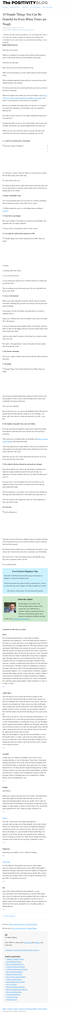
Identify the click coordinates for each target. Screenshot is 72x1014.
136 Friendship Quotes (13, 994)
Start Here (5, 7)
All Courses (25, 7)
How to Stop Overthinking (14, 972)
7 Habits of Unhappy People (15, 959)
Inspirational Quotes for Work (15, 982)
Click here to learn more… (22, 619)
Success (32, 30)
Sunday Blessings (11, 999)
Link (3, 686)
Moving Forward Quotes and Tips (16, 989)
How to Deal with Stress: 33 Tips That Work (23, 924)
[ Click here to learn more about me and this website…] (22, 950)
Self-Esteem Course (15, 7)
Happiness (15, 30)
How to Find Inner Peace (14, 992)
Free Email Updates (35, 7)
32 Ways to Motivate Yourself (15, 967)
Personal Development (23, 30)
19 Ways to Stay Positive (14, 979)
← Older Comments (9, 916)
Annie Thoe (6, 862)
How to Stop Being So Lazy (15, 964)
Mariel (5, 818)
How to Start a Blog (48, 7)
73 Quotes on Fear (12, 997)
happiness (37, 942)
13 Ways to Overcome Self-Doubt (16, 969)
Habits (10, 30)
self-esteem (27, 942)
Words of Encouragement (14, 974)
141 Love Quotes (11, 984)
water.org (5, 211)
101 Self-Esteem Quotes (13, 962)
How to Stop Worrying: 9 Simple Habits (24, 928)
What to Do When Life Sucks (15, 987)
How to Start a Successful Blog (16, 977)
